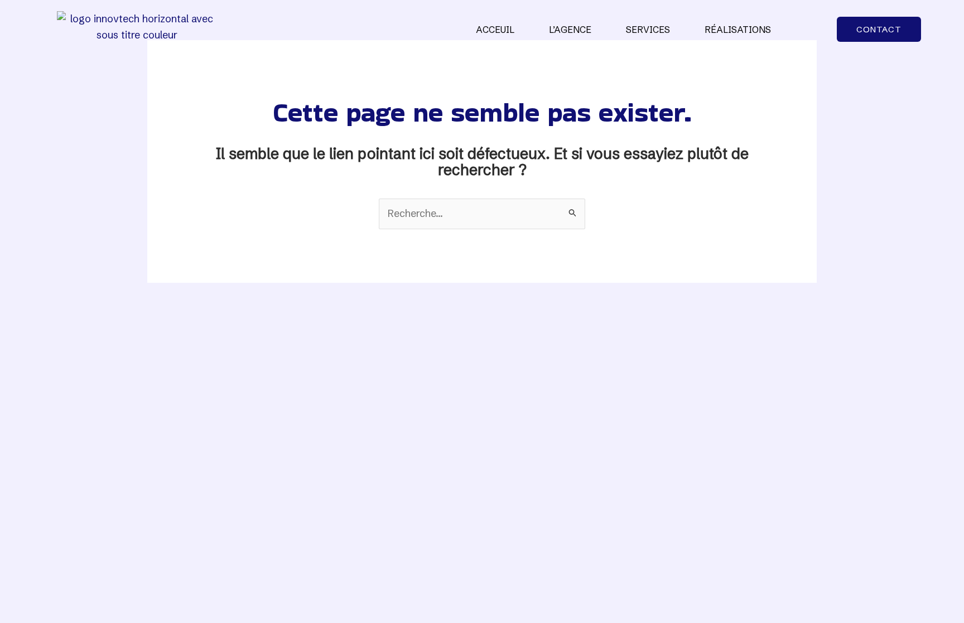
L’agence (570, 29)
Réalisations (738, 29)
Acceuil (495, 29)
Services (648, 29)
